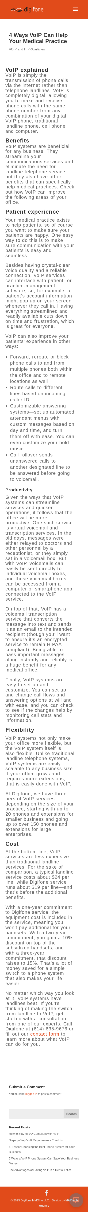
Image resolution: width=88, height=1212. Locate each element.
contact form (44, 1034)
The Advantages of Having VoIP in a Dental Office (40, 1170)
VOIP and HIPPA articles (27, 49)
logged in (31, 1094)
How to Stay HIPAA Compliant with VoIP (34, 1133)
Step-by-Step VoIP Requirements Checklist (36, 1140)
